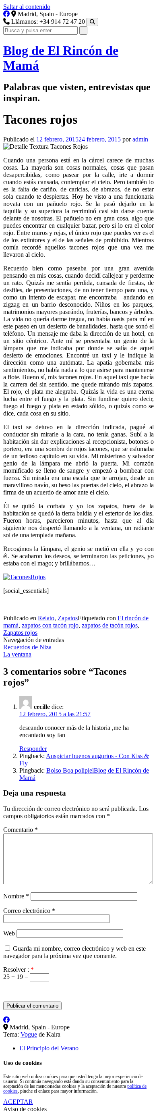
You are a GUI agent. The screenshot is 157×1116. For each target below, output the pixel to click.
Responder (33, 748)
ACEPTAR (18, 1101)
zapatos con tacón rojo (50, 625)
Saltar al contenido (26, 6)
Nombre (16, 896)
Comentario (20, 829)
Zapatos (68, 618)
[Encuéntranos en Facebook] (6, 13)
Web (9, 933)
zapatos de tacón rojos (110, 625)
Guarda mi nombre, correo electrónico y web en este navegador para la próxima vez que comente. (74, 952)
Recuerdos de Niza (27, 647)
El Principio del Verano (48, 1048)
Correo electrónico (29, 910)
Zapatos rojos (20, 632)
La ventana (17, 654)
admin (140, 139)
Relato (46, 618)
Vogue (29, 1034)
